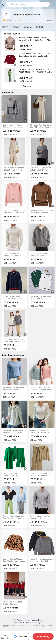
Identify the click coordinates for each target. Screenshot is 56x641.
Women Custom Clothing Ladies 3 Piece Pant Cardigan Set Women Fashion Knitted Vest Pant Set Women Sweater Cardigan (13, 474)
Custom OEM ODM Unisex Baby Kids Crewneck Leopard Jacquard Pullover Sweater (14, 560)
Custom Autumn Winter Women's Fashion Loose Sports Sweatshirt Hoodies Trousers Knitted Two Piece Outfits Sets (14, 126)
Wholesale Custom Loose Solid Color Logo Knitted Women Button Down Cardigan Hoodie (13, 431)
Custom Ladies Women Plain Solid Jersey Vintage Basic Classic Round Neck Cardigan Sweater (14, 212)
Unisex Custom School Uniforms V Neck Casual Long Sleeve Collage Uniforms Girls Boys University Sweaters (12, 297)
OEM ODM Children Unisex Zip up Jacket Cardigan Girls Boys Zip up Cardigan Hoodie (14, 340)
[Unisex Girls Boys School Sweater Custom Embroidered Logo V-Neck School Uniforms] (14, 586)
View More (27, 86)
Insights (39, 622)
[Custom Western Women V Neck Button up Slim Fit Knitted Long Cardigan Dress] (14, 152)
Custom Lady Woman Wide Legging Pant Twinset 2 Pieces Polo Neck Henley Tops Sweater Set (41, 474)
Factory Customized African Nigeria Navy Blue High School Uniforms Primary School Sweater (41, 560)
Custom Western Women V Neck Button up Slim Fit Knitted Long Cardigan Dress (14, 169)
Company (27, 26)
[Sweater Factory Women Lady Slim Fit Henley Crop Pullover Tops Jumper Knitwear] (41, 414)
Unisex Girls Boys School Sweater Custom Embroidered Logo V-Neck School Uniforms (13, 603)
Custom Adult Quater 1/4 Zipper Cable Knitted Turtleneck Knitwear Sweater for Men (41, 517)
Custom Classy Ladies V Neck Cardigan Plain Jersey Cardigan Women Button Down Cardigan (41, 388)
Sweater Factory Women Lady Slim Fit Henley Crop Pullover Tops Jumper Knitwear (40, 431)
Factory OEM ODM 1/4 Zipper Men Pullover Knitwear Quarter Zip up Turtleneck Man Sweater (41, 212)
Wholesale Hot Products (23, 622)
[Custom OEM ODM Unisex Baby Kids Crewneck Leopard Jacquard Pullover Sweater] (14, 543)
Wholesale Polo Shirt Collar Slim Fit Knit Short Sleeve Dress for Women (41, 126)
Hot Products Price (34, 620)
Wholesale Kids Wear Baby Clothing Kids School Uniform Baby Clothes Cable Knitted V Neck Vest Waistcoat (41, 297)
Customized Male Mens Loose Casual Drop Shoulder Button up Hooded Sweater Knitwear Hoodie (41, 254)
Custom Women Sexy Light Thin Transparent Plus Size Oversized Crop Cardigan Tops (13, 517)
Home (5, 26)
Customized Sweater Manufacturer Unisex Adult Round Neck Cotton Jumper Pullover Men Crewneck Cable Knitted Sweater (14, 254)
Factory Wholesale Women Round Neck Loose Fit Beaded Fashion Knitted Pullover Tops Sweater (13, 388)
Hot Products (19, 620)
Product (15, 26)
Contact (39, 26)
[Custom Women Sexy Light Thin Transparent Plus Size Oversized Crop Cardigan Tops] (14, 500)
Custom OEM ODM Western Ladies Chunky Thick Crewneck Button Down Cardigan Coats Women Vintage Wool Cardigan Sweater (41, 169)
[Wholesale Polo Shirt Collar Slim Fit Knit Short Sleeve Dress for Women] (41, 109)
